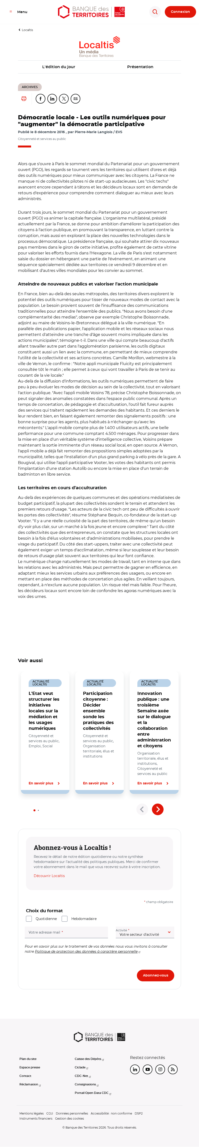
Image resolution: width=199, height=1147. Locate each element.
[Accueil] (91, 12)
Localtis (27, 30)
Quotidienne (46, 919)
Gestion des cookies (69, 1118)
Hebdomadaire (84, 919)
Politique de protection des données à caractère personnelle (86, 951)
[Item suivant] (158, 809)
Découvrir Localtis (49, 876)
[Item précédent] (142, 809)
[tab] (34, 810)
